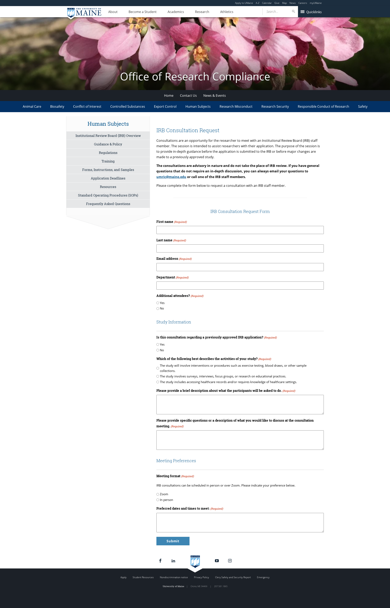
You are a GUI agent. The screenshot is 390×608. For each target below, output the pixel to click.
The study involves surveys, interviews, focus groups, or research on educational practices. (223, 376)
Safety (362, 106)
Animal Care (32, 106)
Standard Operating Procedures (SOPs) (108, 195)
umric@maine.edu (171, 177)
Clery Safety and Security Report (233, 577)
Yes (162, 303)
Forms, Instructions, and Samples (108, 170)
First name (171, 221)
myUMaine (316, 3)
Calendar (267, 3)
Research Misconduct (236, 106)
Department (172, 277)
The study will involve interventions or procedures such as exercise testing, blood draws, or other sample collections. (233, 368)
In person (166, 500)
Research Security (275, 106)
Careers (302, 3)
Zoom (164, 494)
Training (108, 161)
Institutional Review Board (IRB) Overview (108, 135)
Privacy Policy (201, 577)
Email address (174, 258)
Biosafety (57, 106)
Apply (123, 577)
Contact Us (188, 95)
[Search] (294, 11)
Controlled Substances (127, 106)
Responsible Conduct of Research (323, 106)
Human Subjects (198, 106)
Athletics (226, 12)
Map (284, 3)
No (162, 308)
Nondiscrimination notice (174, 577)
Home (168, 95)
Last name (171, 240)
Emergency (263, 577)
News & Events (214, 95)
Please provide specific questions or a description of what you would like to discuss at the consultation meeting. (235, 423)
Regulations (108, 152)
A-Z (257, 3)
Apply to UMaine (244, 3)
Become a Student (143, 12)
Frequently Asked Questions (108, 204)
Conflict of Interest (87, 106)
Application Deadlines (108, 178)
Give (277, 3)
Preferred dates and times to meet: (189, 508)
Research (202, 12)
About (113, 12)
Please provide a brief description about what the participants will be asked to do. (225, 390)
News (292, 3)
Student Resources (143, 577)
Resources (108, 187)
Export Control (165, 106)
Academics (176, 12)
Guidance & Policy (108, 144)
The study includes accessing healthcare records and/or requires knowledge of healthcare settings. (228, 382)
